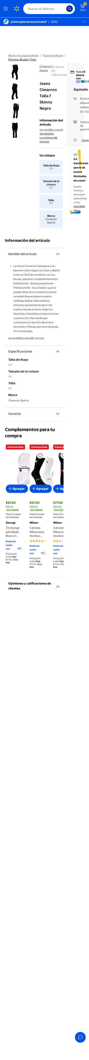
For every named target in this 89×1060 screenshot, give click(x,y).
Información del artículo (27, 240)
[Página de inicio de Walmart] (16, 8)
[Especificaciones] (57, 351)
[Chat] (80, 1037)
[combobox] (49, 8)
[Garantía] (57, 413)
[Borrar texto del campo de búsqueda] (64, 8)
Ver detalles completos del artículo (48, 137)
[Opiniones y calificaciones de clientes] (57, 585)
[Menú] (6, 8)
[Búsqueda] (69, 8)
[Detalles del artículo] (57, 254)
